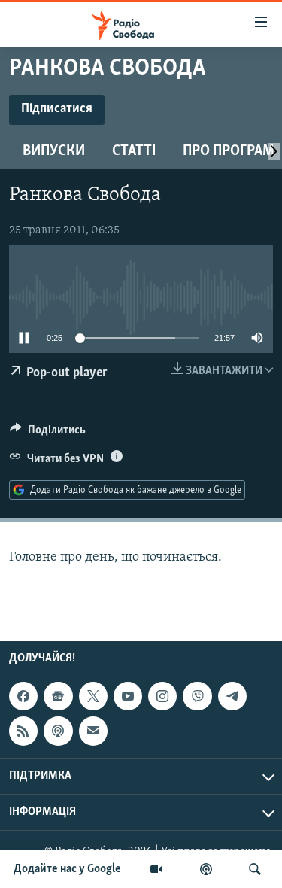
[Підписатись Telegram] (232, 696)
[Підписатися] (93, 730)
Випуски (54, 151)
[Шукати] (254, 869)
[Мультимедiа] (156, 869)
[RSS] (23, 730)
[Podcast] (58, 730)
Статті (134, 151)
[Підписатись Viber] (197, 696)
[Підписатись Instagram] (162, 696)
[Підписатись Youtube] (128, 696)
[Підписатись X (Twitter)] (93, 696)
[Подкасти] (206, 869)
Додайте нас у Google (67, 869)
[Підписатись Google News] (58, 696)
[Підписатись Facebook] (23, 696)
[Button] (48, 433)
